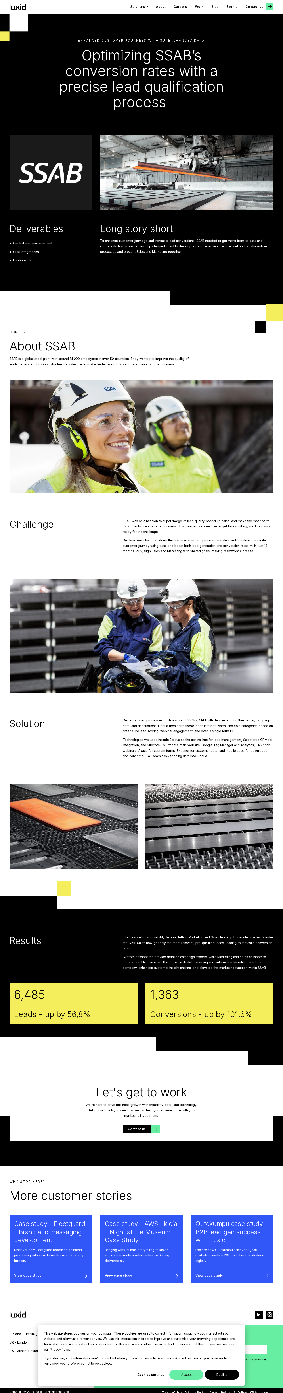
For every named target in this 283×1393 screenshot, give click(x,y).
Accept (186, 1374)
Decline (222, 1374)
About (161, 6)
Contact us (254, 6)
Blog (215, 6)
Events (231, 6)
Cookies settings (150, 1374)
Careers (180, 6)
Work (199, 6)
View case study (28, 1275)
